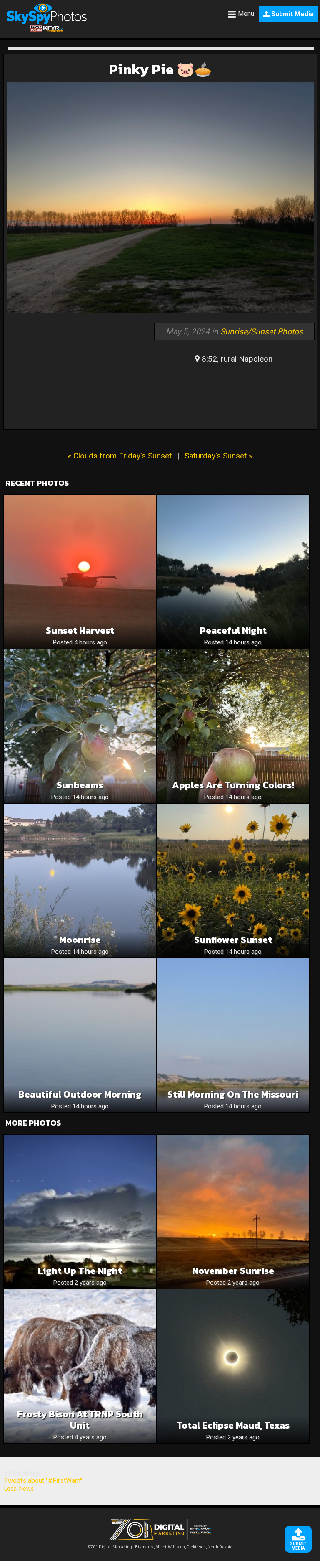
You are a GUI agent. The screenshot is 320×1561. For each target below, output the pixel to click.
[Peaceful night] (233, 571)
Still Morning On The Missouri (233, 1094)
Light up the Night (80, 1270)
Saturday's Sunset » (218, 456)
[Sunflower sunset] (233, 881)
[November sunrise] (233, 1211)
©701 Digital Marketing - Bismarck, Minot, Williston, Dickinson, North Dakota (160, 1547)
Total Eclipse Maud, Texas (233, 1425)
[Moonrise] (80, 881)
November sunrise (233, 1270)
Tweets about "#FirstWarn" (43, 1481)
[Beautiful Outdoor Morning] (80, 1035)
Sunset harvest (80, 630)
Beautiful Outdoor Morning (80, 1094)
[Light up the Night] (80, 1211)
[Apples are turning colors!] (233, 726)
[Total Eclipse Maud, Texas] (233, 1366)
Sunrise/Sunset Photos (261, 331)
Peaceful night (233, 630)
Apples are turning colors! (233, 785)
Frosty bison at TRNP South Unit (80, 1419)
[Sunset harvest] (80, 571)
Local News (19, 1488)
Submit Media (292, 14)
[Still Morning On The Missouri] (233, 1035)
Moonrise (80, 939)
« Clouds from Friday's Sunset (120, 456)
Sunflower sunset (233, 939)
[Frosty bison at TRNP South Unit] (80, 1366)
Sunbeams (80, 785)
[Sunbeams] (80, 726)
